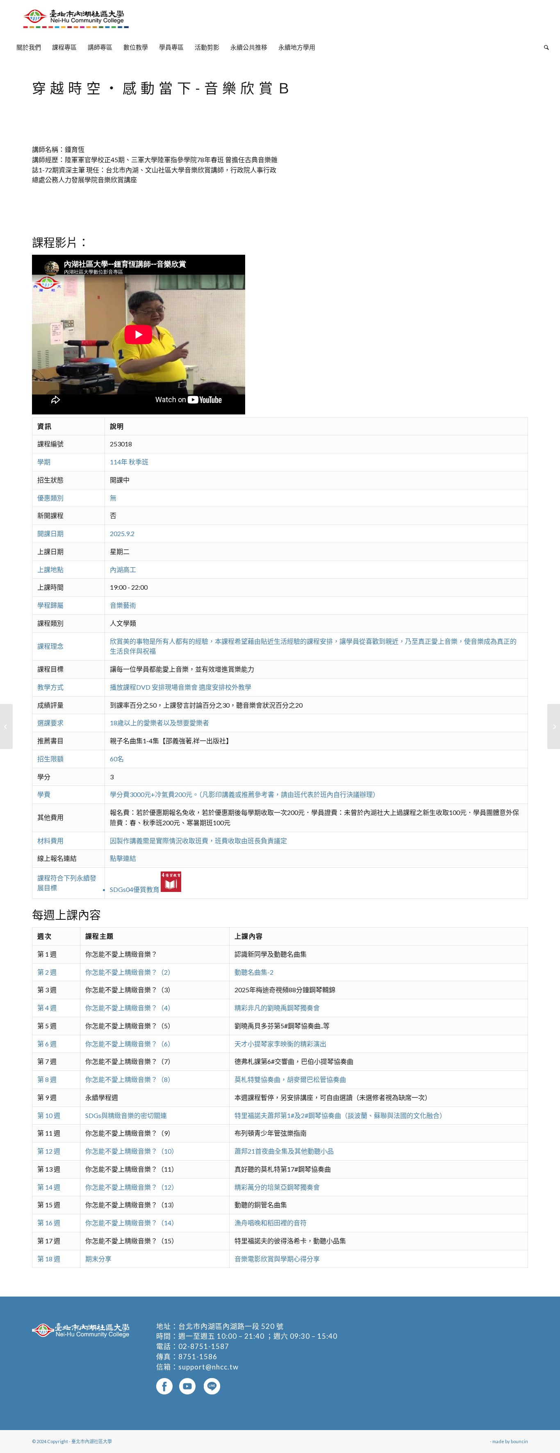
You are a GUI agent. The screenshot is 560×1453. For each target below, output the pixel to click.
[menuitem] (28, 47)
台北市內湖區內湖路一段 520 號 (231, 1326)
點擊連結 (123, 858)
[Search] (544, 47)
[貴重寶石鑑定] (6, 726)
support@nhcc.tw (208, 1366)
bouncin (519, 1441)
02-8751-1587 (203, 1346)
